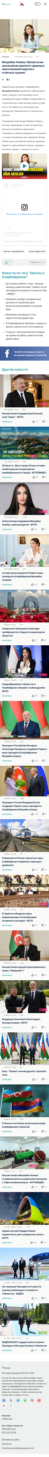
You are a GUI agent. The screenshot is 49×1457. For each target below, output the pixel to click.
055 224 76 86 (9, 1432)
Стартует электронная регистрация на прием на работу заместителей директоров (25, 335)
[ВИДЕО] (24, 1264)
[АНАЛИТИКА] (24, 1048)
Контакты (6, 1443)
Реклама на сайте (10, 1439)
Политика (7, 422)
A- (3, 79)
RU (37, 4)
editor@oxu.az (9, 1428)
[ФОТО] (24, 390)
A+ (8, 79)
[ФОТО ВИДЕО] (24, 443)
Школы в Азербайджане (14, 251)
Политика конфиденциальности (18, 1448)
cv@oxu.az (7, 1418)
